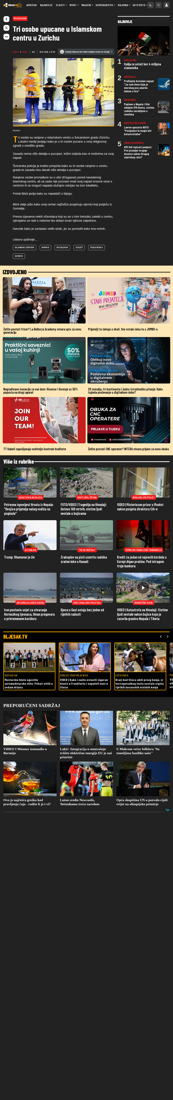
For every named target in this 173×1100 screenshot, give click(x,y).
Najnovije (46, 5)
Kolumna (123, 5)
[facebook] (6, 19)
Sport (73, 5)
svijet (25, 51)
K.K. (33, 51)
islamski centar (24, 247)
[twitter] (6, 28)
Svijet (79, 247)
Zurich (19, 256)
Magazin (86, 5)
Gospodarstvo (104, 5)
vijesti (16, 51)
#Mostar (31, 5)
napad (45, 247)
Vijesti (60, 5)
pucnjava (62, 247)
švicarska (96, 247)
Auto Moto (139, 5)
